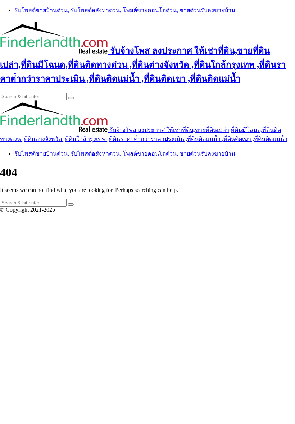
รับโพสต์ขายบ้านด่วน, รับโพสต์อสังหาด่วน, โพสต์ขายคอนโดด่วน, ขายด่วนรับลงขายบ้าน (124, 10)
